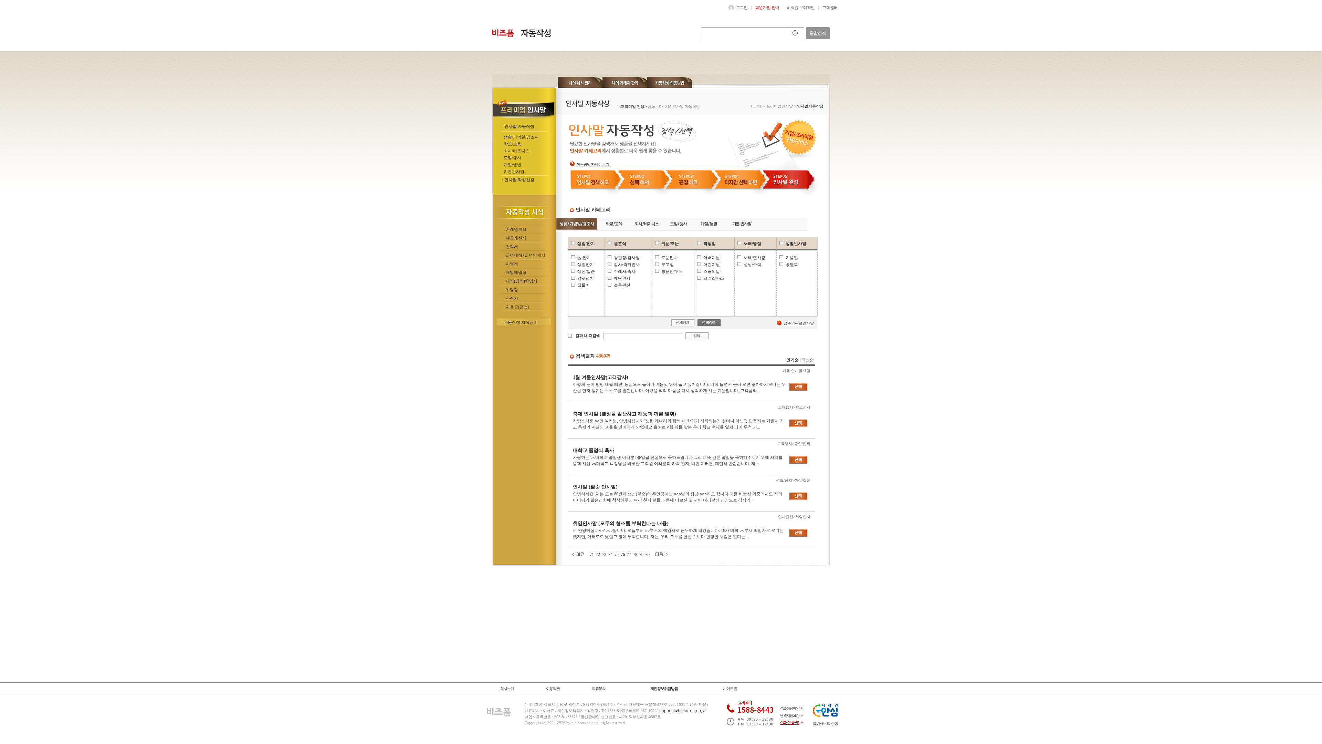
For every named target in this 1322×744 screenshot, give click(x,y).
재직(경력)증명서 (521, 281)
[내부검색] (796, 33)
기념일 (792, 257)
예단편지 (622, 278)
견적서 (512, 246)
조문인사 (669, 257)
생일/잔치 (586, 243)
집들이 (583, 285)
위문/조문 (670, 243)
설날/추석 (752, 264)
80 (648, 554)
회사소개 (507, 688)
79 (641, 554)
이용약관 (553, 688)
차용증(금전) (517, 306)
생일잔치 (585, 264)
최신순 (807, 360)
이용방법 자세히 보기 (593, 164)
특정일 (709, 243)
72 (598, 554)
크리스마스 (713, 278)
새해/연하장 (754, 257)
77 (629, 554)
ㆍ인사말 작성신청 (517, 179)
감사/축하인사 (627, 264)
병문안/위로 (672, 271)
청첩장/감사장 (627, 257)
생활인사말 (796, 243)
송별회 (792, 264)
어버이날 (711, 257)
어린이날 (711, 264)
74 (610, 554)
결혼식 (620, 243)
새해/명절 (752, 243)
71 (592, 554)
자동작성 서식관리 (521, 322)
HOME (756, 106)
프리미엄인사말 (779, 106)
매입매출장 (516, 272)
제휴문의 (599, 688)
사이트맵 (730, 688)
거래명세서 (516, 229)
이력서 (512, 263)
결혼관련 (622, 285)
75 (617, 554)
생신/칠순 (586, 271)
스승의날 (711, 271)
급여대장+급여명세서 (525, 255)
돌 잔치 (584, 257)
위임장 (512, 289)
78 (635, 554)
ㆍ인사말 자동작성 (517, 126)
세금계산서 (516, 238)
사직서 (512, 298)
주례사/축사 (625, 271)
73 (604, 554)
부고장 (667, 264)
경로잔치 (585, 278)
